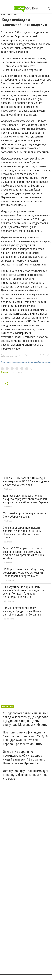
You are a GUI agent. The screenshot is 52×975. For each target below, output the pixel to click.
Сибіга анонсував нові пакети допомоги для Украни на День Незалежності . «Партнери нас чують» (22, 532)
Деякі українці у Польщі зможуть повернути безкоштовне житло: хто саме (25, 775)
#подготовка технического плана (14, 362)
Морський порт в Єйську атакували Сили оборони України (25, 515)
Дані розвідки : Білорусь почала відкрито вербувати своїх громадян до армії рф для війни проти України (25, 499)
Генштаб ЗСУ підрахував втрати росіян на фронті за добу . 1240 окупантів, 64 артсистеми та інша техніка (23, 553)
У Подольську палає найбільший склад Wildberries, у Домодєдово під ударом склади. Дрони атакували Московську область (25, 719)
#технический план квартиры (39, 362)
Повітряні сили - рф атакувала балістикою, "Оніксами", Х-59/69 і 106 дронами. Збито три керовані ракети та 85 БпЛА (25, 738)
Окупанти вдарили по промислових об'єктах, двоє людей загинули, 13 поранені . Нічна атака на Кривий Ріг (24, 757)
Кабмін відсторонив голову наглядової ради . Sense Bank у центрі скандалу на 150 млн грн (22, 611)
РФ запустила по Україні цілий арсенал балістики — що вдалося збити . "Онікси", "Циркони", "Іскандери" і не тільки (23, 592)
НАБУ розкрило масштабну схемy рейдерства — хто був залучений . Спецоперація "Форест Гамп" (23, 573)
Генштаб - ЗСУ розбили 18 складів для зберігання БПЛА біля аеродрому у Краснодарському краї (26, 481)
